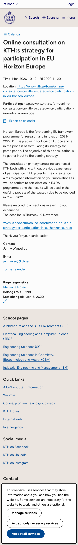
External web (12, 419)
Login (71, 4)
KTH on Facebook (16, 447)
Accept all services (26, 534)
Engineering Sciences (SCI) (23, 347)
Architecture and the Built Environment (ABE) (36, 326)
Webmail (9, 395)
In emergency (13, 427)
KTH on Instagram (16, 463)
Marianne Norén (14, 287)
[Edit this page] (5, 301)
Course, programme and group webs (29, 403)
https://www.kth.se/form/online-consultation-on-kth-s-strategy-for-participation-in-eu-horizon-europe (38, 91)
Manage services (24, 513)
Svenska (53, 17)
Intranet (8, 4)
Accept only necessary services (35, 523)
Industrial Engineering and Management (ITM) (35, 367)
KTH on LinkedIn (15, 455)
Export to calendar (22, 121)
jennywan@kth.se (16, 261)
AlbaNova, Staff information (23, 387)
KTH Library (11, 411)
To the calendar (14, 269)
